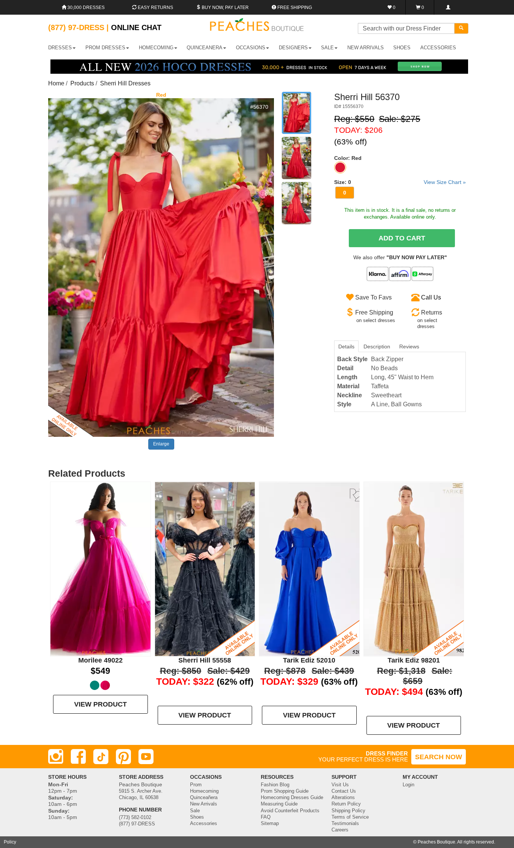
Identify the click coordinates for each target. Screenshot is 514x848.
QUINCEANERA (204, 47)
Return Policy (346, 804)
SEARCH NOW (438, 757)
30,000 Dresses (85, 7)
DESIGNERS (293, 47)
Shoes (197, 817)
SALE (327, 47)
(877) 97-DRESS (137, 824)
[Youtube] (146, 756)
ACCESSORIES (438, 47)
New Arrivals (365, 47)
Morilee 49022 (100, 660)
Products (82, 83)
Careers (340, 830)
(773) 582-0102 (135, 817)
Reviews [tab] (409, 346)
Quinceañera (203, 797)
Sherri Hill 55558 (204, 660)
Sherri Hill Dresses (125, 83)
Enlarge (161, 444)
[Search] (461, 28)
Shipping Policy (348, 810)
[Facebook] (78, 756)
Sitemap (270, 823)
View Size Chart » (445, 182)
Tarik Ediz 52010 (309, 660)
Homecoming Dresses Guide (292, 797)
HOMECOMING (156, 47)
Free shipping (294, 7)
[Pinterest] (123, 756)
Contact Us (344, 791)
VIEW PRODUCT (100, 704)
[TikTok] (100, 756)
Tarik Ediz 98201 (414, 660)
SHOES (402, 47)
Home (56, 83)
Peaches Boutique (436, 842)
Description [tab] (376, 346)
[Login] (448, 7)
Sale (195, 810)
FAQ (266, 817)
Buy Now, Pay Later (225, 7)
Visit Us (340, 784)
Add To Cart (402, 238)
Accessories (203, 823)
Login (408, 784)
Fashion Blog (275, 784)
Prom (196, 784)
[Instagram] (55, 756)
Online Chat (136, 27)
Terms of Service (350, 817)
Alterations (343, 797)
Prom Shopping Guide (285, 791)
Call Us (431, 297)
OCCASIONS (250, 47)
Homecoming (204, 791)
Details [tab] (346, 346)
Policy (10, 842)
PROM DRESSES (105, 47)
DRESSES (60, 47)
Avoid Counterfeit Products (290, 810)
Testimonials (345, 823)
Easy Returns (155, 7)
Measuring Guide (279, 804)
